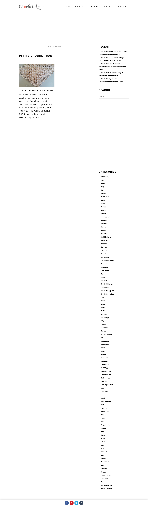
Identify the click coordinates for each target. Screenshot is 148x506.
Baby (103, 183)
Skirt (103, 448)
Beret (103, 200)
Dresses (104, 314)
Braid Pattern (106, 237)
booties (104, 224)
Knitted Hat (105, 378)
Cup (102, 297)
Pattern (104, 408)
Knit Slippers (106, 368)
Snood (103, 458)
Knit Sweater (106, 375)
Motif (103, 398)
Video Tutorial (106, 489)
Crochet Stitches (107, 294)
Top (102, 482)
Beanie (103, 193)
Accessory (105, 177)
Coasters (104, 264)
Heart (103, 348)
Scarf (103, 438)
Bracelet (104, 234)
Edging (103, 324)
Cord (103, 274)
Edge (103, 321)
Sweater (104, 472)
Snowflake (105, 462)
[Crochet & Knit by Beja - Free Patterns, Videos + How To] (31, 10)
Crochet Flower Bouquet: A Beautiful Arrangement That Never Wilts (112, 66)
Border (103, 227)
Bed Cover (105, 197)
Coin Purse (105, 271)
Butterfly (104, 240)
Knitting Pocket (107, 385)
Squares (104, 468)
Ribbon (103, 428)
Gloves (103, 331)
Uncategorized (106, 485)
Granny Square (106, 334)
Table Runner (106, 475)
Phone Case (105, 411)
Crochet (104, 281)
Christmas (105, 257)
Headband (105, 341)
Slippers (104, 452)
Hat (102, 338)
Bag (102, 187)
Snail (103, 455)
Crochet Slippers (107, 291)
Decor (103, 304)
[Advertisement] (74, 30)
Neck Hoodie (106, 401)
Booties (104, 220)
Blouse (103, 207)
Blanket (104, 203)
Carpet (103, 254)
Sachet (103, 435)
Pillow (103, 415)
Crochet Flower (107, 284)
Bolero (103, 214)
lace (102, 388)
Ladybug (104, 391)
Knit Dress (105, 364)
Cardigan (104, 247)
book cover (105, 217)
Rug (102, 432)
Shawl (103, 442)
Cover (103, 277)
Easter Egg (105, 318)
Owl (102, 405)
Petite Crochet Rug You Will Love (37, 90)
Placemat (104, 418)
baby (103, 180)
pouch (103, 422)
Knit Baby (104, 361)
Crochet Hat (105, 287)
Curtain (104, 301)
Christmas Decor (107, 260)
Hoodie (103, 354)
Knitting (104, 381)
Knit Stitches (106, 371)
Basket (103, 190)
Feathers (104, 328)
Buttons (104, 244)
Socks (103, 465)
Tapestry (104, 479)
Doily (103, 307)
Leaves (103, 395)
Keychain (104, 358)
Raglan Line (105, 425)
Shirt (103, 445)
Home (49, 46)
